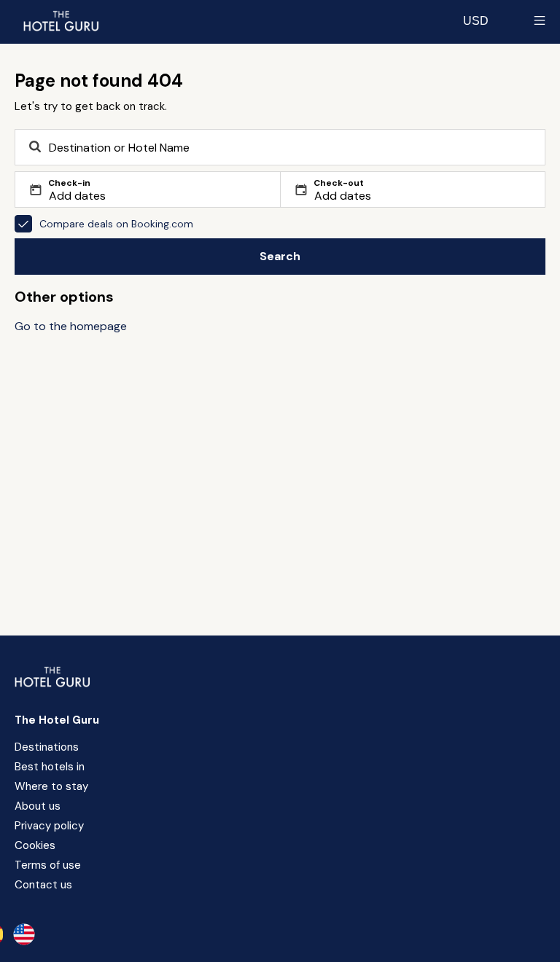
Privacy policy (49, 825)
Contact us (43, 884)
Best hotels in (50, 766)
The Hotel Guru (57, 720)
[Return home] (60, 20)
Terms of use (48, 865)
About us (38, 806)
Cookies (35, 845)
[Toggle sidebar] (539, 20)
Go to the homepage (71, 326)
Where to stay (51, 786)
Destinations (47, 747)
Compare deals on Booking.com (116, 223)
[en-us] (24, 934)
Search (280, 256)
